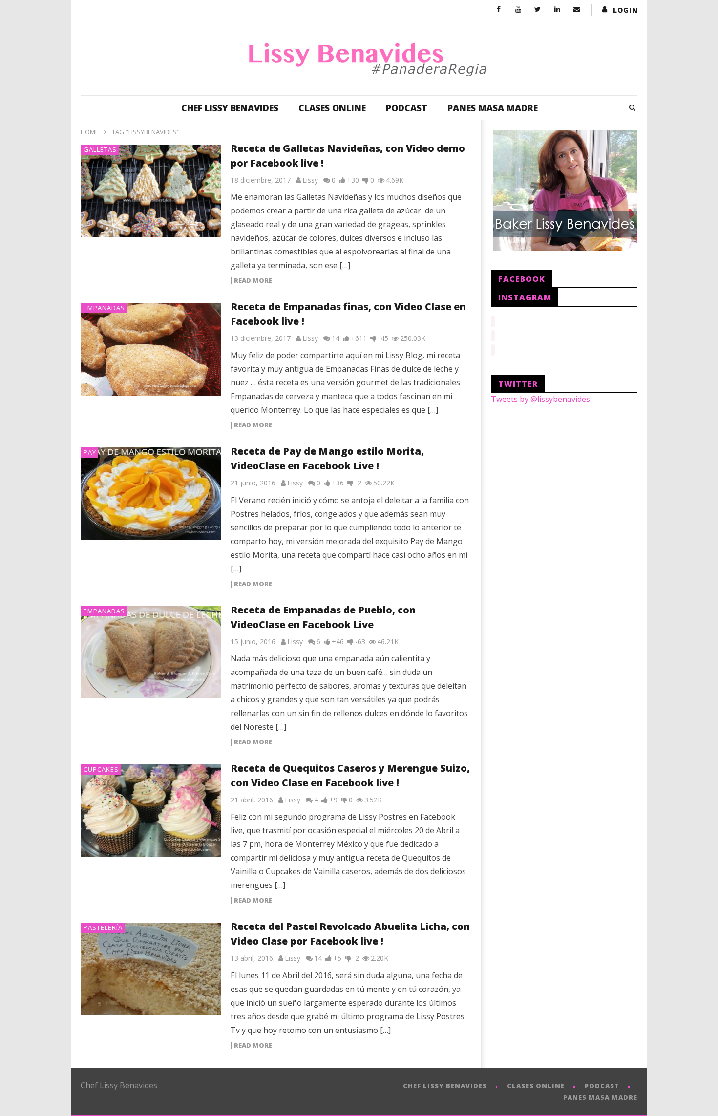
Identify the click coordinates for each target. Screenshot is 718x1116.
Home (90, 131)
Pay (90, 452)
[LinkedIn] (557, 10)
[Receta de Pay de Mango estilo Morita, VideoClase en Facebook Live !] (151, 493)
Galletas (100, 149)
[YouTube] (518, 10)
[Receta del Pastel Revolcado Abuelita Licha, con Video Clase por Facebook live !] (151, 969)
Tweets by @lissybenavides (540, 399)
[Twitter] (538, 10)
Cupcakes (101, 769)
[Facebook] (498, 10)
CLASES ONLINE (332, 108)
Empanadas (104, 307)
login (625, 10)
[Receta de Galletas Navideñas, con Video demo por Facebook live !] (151, 191)
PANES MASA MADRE (492, 108)
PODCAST (406, 108)
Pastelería (103, 927)
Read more (253, 280)
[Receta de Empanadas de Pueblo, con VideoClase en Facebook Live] (151, 652)
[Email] (577, 10)
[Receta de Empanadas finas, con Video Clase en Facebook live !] (151, 349)
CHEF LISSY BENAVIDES (229, 108)
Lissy (310, 180)
